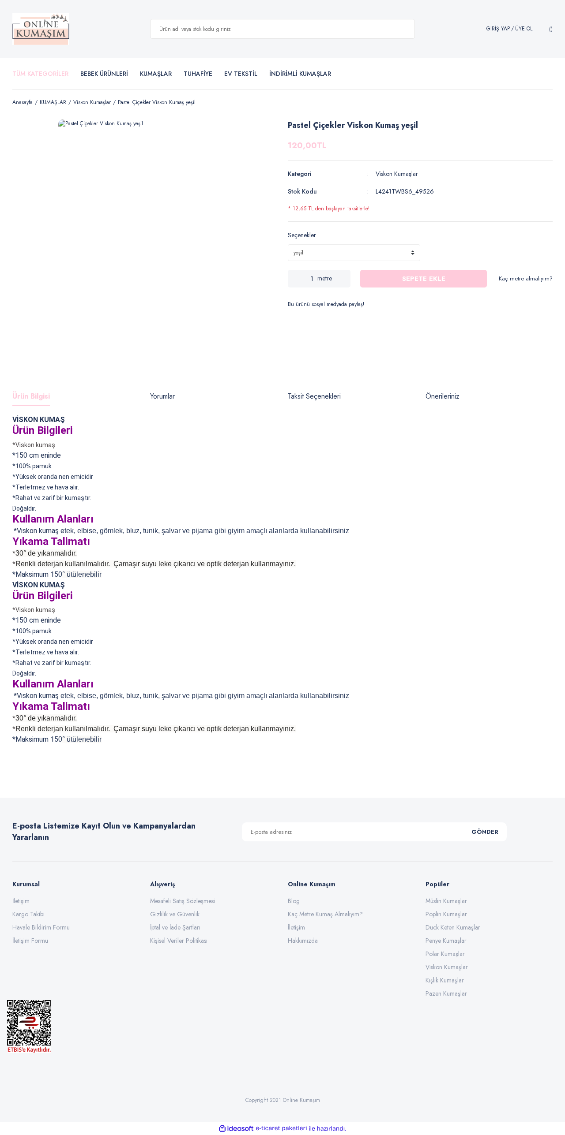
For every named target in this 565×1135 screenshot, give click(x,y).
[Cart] (550, 29)
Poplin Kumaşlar (446, 914)
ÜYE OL (523, 29)
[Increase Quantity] (343, 278)
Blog (294, 900)
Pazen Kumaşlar (446, 993)
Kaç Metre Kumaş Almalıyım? (325, 914)
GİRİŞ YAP (498, 29)
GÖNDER (484, 832)
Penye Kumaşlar (446, 940)
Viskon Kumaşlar (397, 173)
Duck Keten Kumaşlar (453, 927)
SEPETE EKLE (423, 279)
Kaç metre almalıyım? (526, 278)
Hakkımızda (303, 940)
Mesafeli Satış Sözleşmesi (182, 900)
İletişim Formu (30, 940)
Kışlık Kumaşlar (445, 980)
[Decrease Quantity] (294, 278)
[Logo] (40, 29)
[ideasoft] (236, 1128)
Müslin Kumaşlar (446, 900)
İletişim (21, 900)
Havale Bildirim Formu (41, 927)
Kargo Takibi (28, 914)
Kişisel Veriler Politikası (178, 940)
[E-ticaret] (281, 1128)
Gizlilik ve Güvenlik (175, 914)
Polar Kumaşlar (445, 953)
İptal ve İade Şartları (175, 927)
